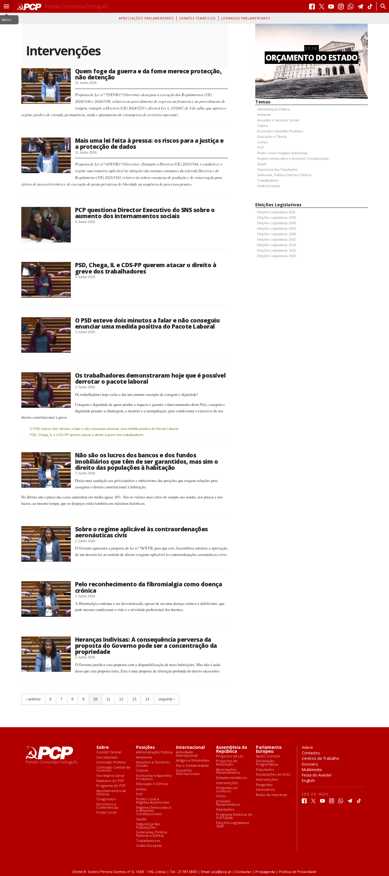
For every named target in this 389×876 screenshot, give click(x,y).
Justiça (262, 142)
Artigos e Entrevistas (192, 760)
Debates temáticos (197, 18)
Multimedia (312, 769)
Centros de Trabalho (320, 758)
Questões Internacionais (187, 772)
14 (147, 699)
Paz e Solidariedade (192, 765)
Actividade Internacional (187, 754)
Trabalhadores (268, 180)
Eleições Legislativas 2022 (276, 250)
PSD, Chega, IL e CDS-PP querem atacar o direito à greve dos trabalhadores (145, 268)
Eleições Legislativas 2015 (276, 239)
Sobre (102, 747)
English (308, 780)
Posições (145, 747)
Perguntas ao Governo (227, 789)
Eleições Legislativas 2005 (276, 223)
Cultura (262, 125)
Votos (221, 796)
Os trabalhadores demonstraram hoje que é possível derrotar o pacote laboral (150, 378)
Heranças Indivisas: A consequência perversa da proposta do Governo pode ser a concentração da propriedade (146, 645)
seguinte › (166, 699)
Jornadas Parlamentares (245, 18)
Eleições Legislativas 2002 (276, 228)
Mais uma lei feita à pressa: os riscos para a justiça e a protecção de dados (149, 143)
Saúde (262, 164)
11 (108, 699)
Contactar (243, 871)
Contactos (311, 753)
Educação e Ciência (272, 136)
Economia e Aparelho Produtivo (280, 131)
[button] (6, 6)
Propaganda (265, 871)
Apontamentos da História (111, 792)
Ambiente (264, 115)
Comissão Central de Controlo (113, 769)
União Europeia (268, 186)
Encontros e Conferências (107, 806)
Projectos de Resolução (226, 762)
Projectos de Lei (229, 756)
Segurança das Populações (277, 169)
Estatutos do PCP (110, 781)
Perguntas (264, 785)
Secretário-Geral (110, 775)
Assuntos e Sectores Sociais (278, 120)
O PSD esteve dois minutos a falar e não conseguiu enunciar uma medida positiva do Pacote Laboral (147, 323)
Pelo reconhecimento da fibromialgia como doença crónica (148, 587)
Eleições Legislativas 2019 (276, 245)
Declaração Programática (267, 762)
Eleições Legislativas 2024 (276, 256)
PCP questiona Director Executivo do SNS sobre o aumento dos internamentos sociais (145, 213)
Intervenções (227, 783)
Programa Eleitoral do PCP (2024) (234, 816)
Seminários (265, 789)
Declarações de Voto (273, 774)
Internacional (190, 747)
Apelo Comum (268, 756)
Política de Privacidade (297, 871)
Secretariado (107, 757)
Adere (307, 747)
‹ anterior (33, 699)
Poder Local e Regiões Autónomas (282, 153)
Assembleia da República (231, 749)
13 (134, 699)
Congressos (105, 799)
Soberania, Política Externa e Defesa (284, 175)
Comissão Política (111, 762)
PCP (260, 147)
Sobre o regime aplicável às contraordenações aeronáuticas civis (141, 532)
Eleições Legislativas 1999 (276, 234)
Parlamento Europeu (269, 749)
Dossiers (310, 764)
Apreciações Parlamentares (146, 18)
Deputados (225, 809)
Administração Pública (273, 109)
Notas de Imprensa (271, 795)
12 (121, 699)
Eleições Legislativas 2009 (276, 217)
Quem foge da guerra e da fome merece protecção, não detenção (148, 74)
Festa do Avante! (317, 775)
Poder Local (106, 812)
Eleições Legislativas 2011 (276, 212)
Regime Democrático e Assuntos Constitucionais (293, 158)
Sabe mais (311, 71)
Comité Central (108, 752)
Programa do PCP (111, 785)
